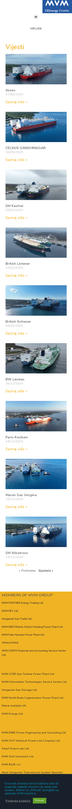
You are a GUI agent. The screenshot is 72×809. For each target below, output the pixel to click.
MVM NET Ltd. (10, 611)
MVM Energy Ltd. (12, 714)
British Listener (18, 263)
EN (39, 29)
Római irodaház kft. (14, 705)
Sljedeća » (45, 571)
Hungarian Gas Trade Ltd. (17, 619)
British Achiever (18, 321)
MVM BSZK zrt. (11, 764)
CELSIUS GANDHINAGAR (26, 148)
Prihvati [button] (39, 800)
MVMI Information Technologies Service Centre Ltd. (34, 682)
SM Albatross (17, 553)
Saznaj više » (17, 102)
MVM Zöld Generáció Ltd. (18, 756)
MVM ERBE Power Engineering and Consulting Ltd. (34, 732)
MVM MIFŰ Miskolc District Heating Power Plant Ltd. (32, 627)
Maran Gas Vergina (21, 495)
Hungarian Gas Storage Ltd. (19, 690)
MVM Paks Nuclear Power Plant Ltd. (23, 634)
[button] (36, 17)
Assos (11, 90)
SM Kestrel (15, 206)
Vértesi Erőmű (10, 642)
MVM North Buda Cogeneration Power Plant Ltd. (33, 698)
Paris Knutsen (17, 437)
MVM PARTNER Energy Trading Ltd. (23, 603)
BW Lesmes (15, 379)
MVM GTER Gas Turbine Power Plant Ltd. (28, 674)
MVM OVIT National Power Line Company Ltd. (31, 740)
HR (32, 29)
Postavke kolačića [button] (18, 800)
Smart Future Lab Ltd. (16, 748)
